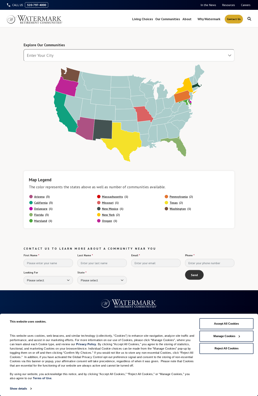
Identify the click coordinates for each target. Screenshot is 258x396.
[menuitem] (208, 5)
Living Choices (142, 19)
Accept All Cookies (226, 323)
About (187, 19)
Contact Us (234, 19)
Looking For (31, 272)
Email (135, 255)
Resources (228, 5)
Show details (18, 388)
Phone (189, 255)
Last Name (85, 255)
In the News (208, 5)
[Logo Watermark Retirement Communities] (34, 19)
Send (194, 275)
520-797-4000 (36, 5)
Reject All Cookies (227, 348)
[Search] (249, 19)
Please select (35, 280)
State (81, 272)
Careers (245, 5)
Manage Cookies (224, 336)
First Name (31, 255)
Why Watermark (209, 19)
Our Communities (167, 19)
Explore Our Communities (44, 44)
